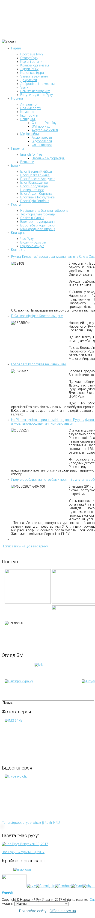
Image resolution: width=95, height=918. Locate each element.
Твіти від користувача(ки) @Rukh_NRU (31, 822)
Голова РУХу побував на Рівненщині (38, 364)
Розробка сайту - (47, 911)
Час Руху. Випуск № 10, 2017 (23, 852)
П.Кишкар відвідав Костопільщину (37, 316)
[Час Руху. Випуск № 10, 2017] (25, 844)
